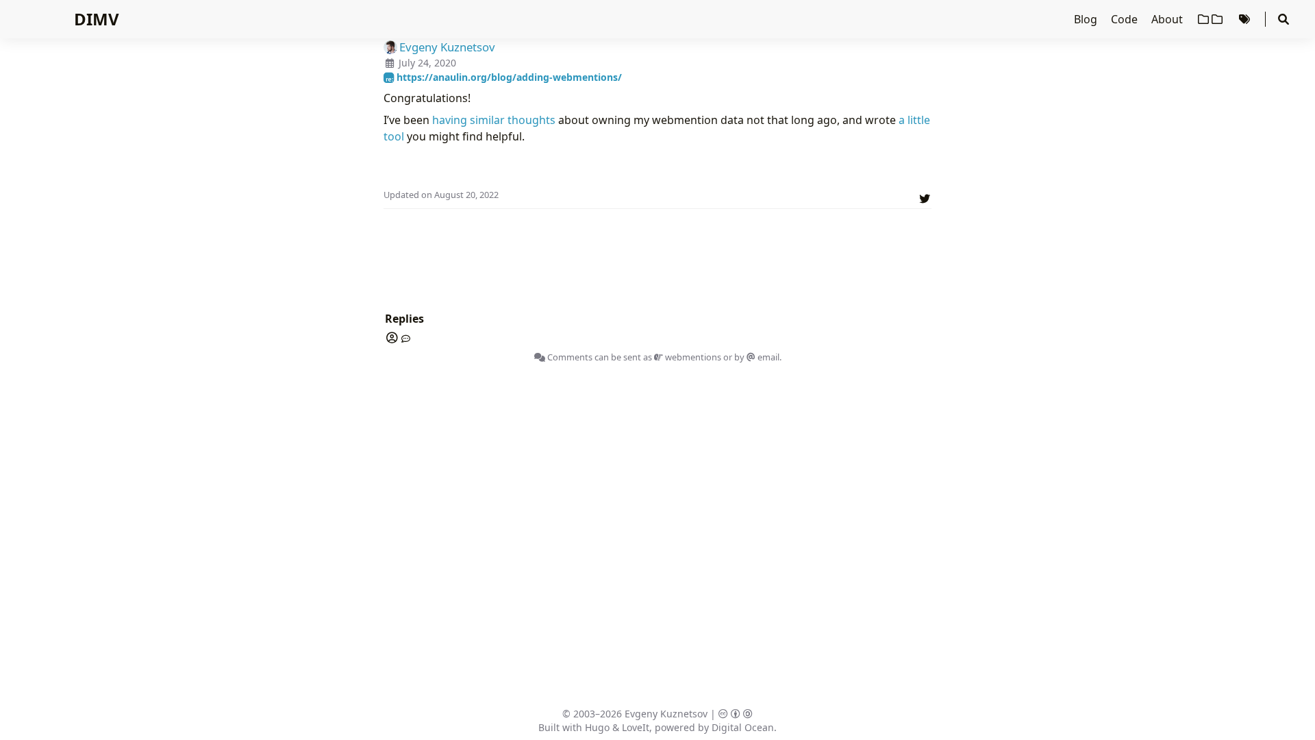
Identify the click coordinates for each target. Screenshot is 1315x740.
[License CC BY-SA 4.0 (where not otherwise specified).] (735, 713)
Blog (1087, 19)
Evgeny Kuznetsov (666, 713)
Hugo (597, 727)
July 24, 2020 (427, 62)
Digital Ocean (743, 727)
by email (756, 357)
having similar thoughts (493, 119)
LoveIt (635, 727)
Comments (568, 357)
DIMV (96, 19)
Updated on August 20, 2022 (441, 194)
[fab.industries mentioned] (403, 338)
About (1168, 19)
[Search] (1283, 19)
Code (1125, 19)
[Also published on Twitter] (924, 196)
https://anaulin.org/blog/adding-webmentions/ (508, 77)
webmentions (692, 357)
